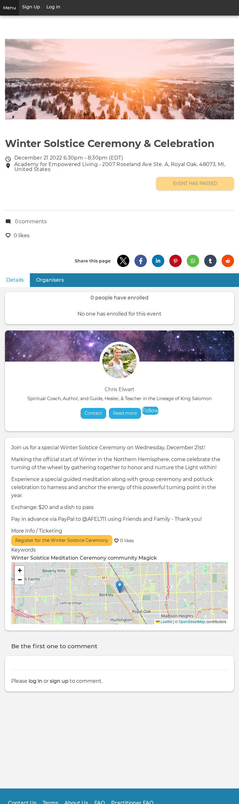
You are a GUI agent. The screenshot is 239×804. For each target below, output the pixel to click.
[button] (123, 261)
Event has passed (195, 183)
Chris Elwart (119, 389)
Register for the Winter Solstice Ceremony (61, 540)
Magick (147, 558)
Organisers (50, 280)
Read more (127, 413)
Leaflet (166, 621)
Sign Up (31, 7)
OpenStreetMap (192, 621)
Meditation (64, 558)
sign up (59, 681)
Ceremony (93, 558)
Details (18, 280)
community (122, 558)
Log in (53, 7)
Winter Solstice (30, 558)
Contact (93, 413)
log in (35, 681)
